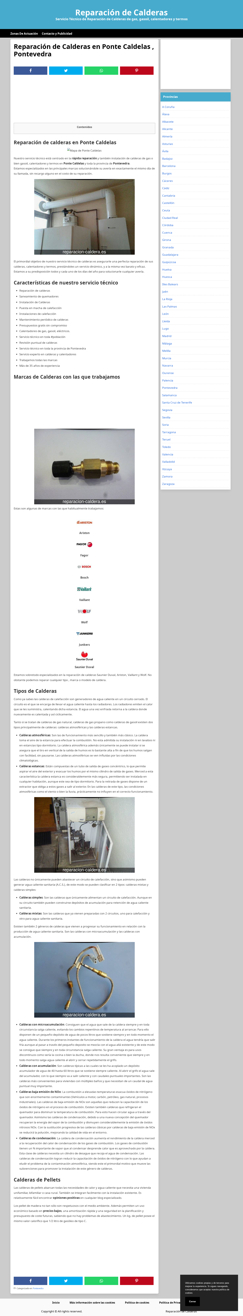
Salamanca (169, 395)
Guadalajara (170, 254)
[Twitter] (66, 70)
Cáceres (167, 181)
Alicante (167, 129)
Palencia (167, 380)
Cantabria (168, 195)
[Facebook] (30, 70)
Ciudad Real (170, 218)
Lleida (166, 321)
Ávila (165, 151)
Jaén (165, 291)
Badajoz (167, 158)
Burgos (167, 173)
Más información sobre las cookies (92, 1302)
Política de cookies (137, 1302)
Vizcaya (167, 469)
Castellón (168, 203)
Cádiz (165, 188)
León (165, 314)
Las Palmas (169, 306)
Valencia (167, 454)
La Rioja (167, 299)
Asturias (167, 144)
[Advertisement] (84, 99)
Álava (165, 114)
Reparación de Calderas (121, 12)
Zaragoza (168, 484)
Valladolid (168, 462)
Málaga (167, 343)
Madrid (166, 336)
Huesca (167, 277)
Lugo (165, 328)
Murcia (166, 358)
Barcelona (169, 166)
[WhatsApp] (101, 70)
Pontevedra (38, 1288)
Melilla (166, 351)
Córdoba (167, 225)
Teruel (166, 439)
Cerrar (192, 1301)
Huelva (167, 269)
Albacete (168, 122)
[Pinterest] (136, 70)
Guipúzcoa (169, 262)
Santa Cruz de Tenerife (177, 402)
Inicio (56, 1302)
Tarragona (169, 432)
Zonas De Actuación (24, 33)
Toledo (166, 447)
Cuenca (167, 232)
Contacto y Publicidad (57, 33)
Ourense (168, 373)
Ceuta (166, 210)
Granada (168, 247)
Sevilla (166, 417)
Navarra (167, 365)
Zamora (167, 476)
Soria (165, 425)
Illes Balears (170, 284)
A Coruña (168, 107)
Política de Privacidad (173, 1302)
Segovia (167, 410)
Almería (167, 136)
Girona (166, 240)
